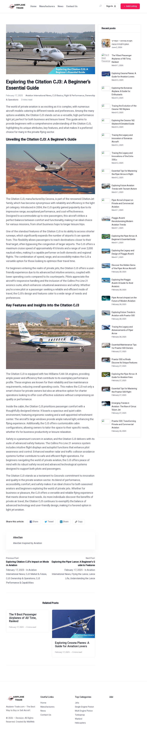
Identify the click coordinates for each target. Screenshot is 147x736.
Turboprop (80, 715)
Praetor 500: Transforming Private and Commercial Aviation (124, 424)
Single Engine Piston (84, 706)
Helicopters (80, 723)
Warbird (78, 719)
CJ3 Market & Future (36, 574)
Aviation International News (38, 95)
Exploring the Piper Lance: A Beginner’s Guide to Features (73, 563)
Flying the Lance (80, 574)
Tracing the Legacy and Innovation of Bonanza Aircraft (122, 138)
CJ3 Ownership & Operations (20, 578)
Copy (80, 521)
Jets (77, 702)
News (60, 6)
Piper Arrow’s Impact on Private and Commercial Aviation (123, 203)
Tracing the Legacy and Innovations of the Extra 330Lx (122, 156)
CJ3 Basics (57, 95)
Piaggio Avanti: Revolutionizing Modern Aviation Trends (122, 221)
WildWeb (30, 722)
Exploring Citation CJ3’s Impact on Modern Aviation (27, 563)
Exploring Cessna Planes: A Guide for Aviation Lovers (72, 644)
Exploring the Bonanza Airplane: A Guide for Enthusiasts (122, 91)
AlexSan (18, 537)
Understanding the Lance (82, 578)
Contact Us (71, 6)
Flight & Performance (74, 95)
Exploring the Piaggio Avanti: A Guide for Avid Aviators (122, 283)
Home (33, 6)
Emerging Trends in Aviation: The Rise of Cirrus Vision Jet (124, 406)
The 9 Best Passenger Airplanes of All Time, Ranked (23, 618)
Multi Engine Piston (84, 711)
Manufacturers (47, 6)
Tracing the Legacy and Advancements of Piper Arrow (122, 330)
